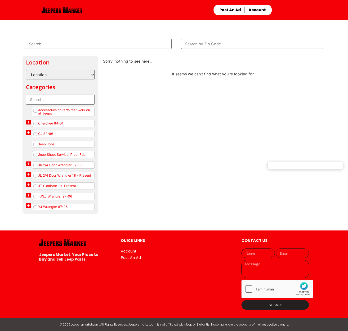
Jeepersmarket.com (85, 324)
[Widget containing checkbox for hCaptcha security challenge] (277, 289)
